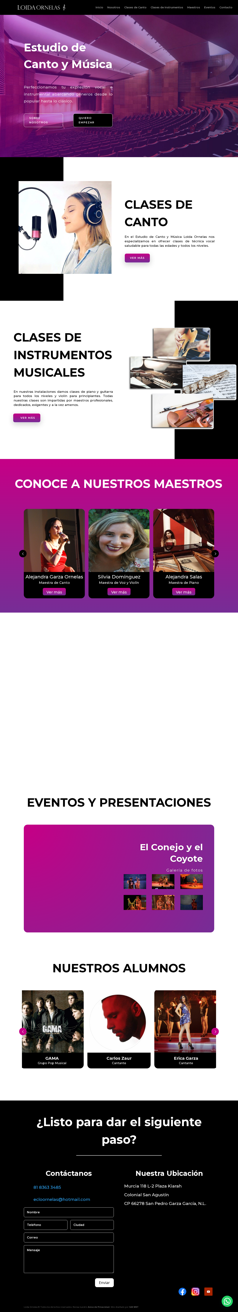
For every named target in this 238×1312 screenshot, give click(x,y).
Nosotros (113, 7)
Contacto (225, 7)
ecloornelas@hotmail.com (61, 1199)
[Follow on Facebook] (182, 1292)
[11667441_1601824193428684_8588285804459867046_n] (191, 881)
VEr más (142, 714)
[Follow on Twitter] (195, 1292)
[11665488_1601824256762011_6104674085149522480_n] (163, 881)
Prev (23, 553)
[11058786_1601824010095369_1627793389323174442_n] (135, 902)
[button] (227, 1301)
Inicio (99, 7)
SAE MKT (134, 1307)
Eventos (209, 7)
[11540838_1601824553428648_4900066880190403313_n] (191, 902)
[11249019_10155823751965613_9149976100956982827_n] (135, 881)
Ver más (137, 258)
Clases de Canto (135, 7)
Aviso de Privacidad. (99, 1307)
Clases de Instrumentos (167, 7)
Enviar (104, 1282)
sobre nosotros (38, 120)
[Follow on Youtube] (208, 1292)
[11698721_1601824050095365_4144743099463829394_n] (163, 902)
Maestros (193, 7)
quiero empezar (86, 120)
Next (215, 1031)
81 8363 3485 (47, 1187)
